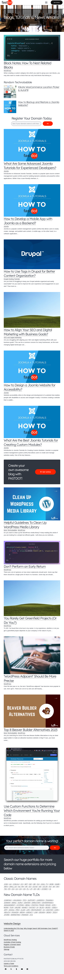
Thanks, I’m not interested (32, 509)
